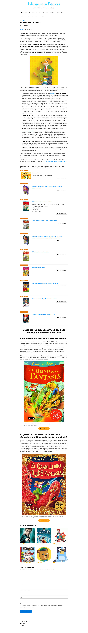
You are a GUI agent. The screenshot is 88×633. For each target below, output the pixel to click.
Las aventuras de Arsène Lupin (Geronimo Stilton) (43, 314)
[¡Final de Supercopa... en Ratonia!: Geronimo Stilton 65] (26, 287)
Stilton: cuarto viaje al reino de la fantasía (41, 202)
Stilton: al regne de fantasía (38, 267)
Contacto (44, 16)
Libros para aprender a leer (34, 12)
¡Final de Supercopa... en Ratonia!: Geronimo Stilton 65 (45, 283)
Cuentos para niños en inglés (49, 12)
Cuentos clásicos (60, 12)
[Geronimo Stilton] (26, 175)
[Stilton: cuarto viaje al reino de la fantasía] (26, 206)
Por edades (23, 12)
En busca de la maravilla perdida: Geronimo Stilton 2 (44, 298)
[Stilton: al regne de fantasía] (26, 271)
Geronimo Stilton (36, 173)
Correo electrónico (25, 591)
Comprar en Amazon (62, 177)
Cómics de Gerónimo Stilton (28, 131)
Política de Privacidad (25, 621)
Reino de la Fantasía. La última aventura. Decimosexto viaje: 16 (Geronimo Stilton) (47, 187)
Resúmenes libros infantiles (27, 16)
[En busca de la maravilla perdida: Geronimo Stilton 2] (26, 302)
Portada (21, 29)
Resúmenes (37, 16)
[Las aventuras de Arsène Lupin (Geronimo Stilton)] (26, 318)
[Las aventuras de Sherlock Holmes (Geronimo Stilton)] (26, 224)
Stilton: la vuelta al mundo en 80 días (40, 252)
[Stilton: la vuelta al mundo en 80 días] (26, 256)
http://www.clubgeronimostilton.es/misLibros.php (54, 161)
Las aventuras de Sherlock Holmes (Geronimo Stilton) (44, 220)
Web (21, 597)
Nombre (22, 584)
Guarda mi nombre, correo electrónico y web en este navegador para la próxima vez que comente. (41, 606)
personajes (22, 20)
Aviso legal (22, 623)
